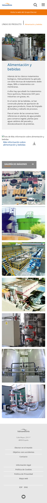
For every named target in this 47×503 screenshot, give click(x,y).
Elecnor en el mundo (23, 447)
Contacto (23, 456)
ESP (20, 487)
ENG (26, 487)
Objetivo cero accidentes (23, 452)
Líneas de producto (12, 24)
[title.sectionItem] (23, 497)
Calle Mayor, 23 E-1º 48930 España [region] (23, 438)
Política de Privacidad (23, 474)
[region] (23, 4)
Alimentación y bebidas (33, 24)
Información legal (23, 465)
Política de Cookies (23, 469)
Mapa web (23, 478)
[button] (35, 5)
